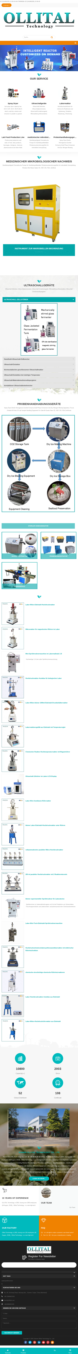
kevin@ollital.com (9, 1300)
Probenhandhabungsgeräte (65, 137)
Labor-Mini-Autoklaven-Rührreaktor (38, 801)
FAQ (43, 1228)
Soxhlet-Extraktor (19, 540)
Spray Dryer (13, 103)
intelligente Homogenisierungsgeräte (39, 248)
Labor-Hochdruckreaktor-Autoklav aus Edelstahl (42, 997)
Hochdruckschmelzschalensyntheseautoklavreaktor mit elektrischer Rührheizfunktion (49, 949)
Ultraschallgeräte (39, 103)
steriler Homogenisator (35, 466)
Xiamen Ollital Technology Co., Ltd (39, 1152)
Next (3, 268)
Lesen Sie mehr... (35, 477)
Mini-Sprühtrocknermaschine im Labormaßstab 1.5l (43, 654)
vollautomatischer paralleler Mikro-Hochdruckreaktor (44, 850)
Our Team (46, 1203)
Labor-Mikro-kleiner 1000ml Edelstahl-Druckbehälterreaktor (46, 703)
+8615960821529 (9, 1304)
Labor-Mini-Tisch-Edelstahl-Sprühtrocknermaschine (43, 923)
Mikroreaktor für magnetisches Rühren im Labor (42, 629)
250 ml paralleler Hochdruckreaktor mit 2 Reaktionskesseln (46, 874)
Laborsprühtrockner (7, 1281)
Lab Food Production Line (13, 137)
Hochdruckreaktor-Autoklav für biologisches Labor (43, 678)
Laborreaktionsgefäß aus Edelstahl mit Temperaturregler (45, 727)
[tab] (39, 299)
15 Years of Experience (15, 1198)
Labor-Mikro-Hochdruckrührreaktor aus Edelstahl (43, 1021)
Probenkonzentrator (58, 540)
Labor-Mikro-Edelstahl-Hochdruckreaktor (40, 605)
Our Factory (9, 1228)
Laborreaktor (65, 103)
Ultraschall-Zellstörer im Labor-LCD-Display (41, 776)
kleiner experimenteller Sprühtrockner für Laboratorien (44, 899)
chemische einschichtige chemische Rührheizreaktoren (45, 972)
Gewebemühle (19, 570)
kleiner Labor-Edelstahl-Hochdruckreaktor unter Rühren (45, 825)
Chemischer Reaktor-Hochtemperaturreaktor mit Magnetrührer (47, 752)
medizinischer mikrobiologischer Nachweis (39, 137)
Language (6, 5)
